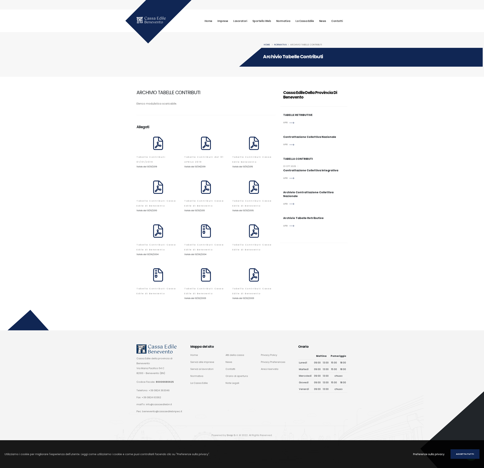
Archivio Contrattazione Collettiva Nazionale (308, 194)
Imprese (222, 21)
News (322, 21)
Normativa (283, 21)
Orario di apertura (237, 376)
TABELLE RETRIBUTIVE (298, 115)
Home (208, 21)
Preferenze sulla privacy (428, 454)
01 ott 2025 (290, 166)
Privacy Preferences (273, 362)
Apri (285, 122)
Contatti (337, 21)
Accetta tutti (465, 454)
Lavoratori (240, 21)
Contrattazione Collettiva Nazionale (309, 137)
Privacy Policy (269, 355)
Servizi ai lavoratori (201, 369)
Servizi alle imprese (202, 362)
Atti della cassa (235, 355)
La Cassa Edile (305, 21)
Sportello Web (261, 21)
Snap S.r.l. (232, 435)
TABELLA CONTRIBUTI (298, 159)
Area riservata (269, 369)
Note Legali (232, 383)
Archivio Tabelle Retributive (303, 218)
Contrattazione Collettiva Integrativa (310, 170)
